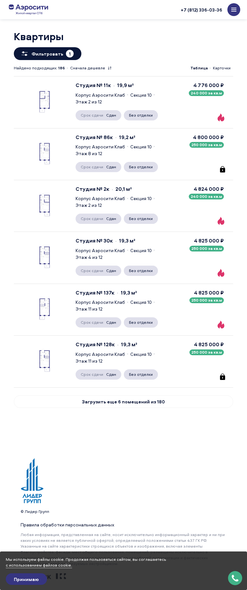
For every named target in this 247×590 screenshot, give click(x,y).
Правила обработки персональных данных (67, 525)
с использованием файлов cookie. (39, 565)
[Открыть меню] (233, 9)
